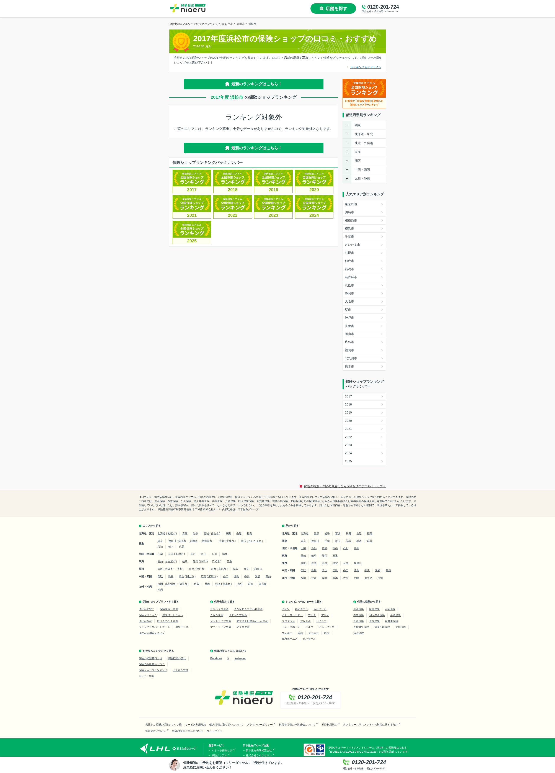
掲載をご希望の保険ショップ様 (163, 724)
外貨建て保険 (361, 627)
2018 (232, 189)
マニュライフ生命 (220, 627)
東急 (300, 632)
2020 (314, 189)
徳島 (236, 576)
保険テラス (181, 627)
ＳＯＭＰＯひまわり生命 (248, 609)
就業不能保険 (382, 627)
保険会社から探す (224, 601)
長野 (193, 554)
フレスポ (305, 621)
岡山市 (349, 334)
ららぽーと (319, 609)
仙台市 (349, 261)
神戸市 (349, 317)
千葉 (221, 540)
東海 (358, 152)
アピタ (312, 615)
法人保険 (358, 632)
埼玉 (243, 540)
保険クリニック (148, 615)
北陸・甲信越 (364, 143)
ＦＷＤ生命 (216, 615)
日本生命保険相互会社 (259, 750)
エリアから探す (152, 525)
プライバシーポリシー (260, 724)
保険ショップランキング (153, 670)
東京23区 (351, 204)
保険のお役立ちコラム (152, 664)
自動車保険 (391, 621)
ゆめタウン (301, 609)
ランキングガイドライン (365, 67)
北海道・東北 (364, 134)
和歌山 (258, 568)
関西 (358, 160)
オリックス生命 (219, 609)
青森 (185, 533)
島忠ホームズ (289, 638)
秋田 (228, 533)
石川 (214, 554)
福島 (249, 533)
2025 (192, 240)
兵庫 (191, 568)
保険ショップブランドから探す (161, 601)
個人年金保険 (377, 615)
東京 (160, 540)
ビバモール (309, 638)
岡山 (181, 576)
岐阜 (185, 561)
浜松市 (349, 285)
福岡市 (349, 350)
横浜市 (349, 228)
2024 (314, 215)
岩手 (195, 533)
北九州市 (351, 358)
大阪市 (349, 301)
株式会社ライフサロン (259, 755)
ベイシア (321, 621)
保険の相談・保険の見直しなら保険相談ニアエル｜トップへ (345, 486)
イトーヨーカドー (292, 615)
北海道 (161, 533)
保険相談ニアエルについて (187, 730)
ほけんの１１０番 (167, 621)
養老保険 (358, 615)
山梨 (160, 554)
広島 (203, 576)
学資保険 (395, 615)
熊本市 (349, 366)
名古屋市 (351, 277)
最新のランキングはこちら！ (256, 84)
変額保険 (400, 627)
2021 (192, 215)
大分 (240, 583)
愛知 (160, 561)
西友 (326, 632)
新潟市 (349, 269)
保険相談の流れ (177, 658)
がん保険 (390, 609)
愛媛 (257, 576)
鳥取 (160, 576)
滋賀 (235, 568)
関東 (358, 125)
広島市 (349, 342)
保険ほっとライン (172, 615)
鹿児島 (262, 583)
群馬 (181, 546)
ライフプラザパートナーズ (154, 627)
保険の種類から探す (369, 601)
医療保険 (374, 609)
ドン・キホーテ (291, 627)
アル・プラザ (326, 627)
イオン (286, 609)
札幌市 (349, 252)
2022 (232, 215)
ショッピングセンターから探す (304, 601)
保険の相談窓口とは (150, 658)
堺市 (348, 309)
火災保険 (374, 621)
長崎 (207, 583)
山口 (225, 576)
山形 (239, 533)
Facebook (216, 658)
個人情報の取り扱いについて (226, 724)
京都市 (349, 326)
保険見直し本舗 (169, 609)
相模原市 (351, 220)
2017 (192, 189)
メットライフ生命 (220, 621)
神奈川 (172, 540)
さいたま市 (352, 244)
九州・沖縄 (362, 178)
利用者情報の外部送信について (297, 724)
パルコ (309, 627)
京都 (213, 568)
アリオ (325, 615)
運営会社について (155, 730)
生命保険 (358, 609)
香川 (247, 576)
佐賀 (196, 583)
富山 (203, 554)
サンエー (287, 632)
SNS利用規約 (329, 724)
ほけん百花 (145, 621)
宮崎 (250, 583)
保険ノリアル (219, 755)
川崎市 (349, 212)
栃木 (170, 546)
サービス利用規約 (195, 724)
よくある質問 (180, 670)
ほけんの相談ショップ (152, 632)
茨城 (160, 546)
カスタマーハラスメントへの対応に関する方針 (370, 724)
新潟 (170, 554)
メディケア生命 (238, 615)
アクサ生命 (243, 627)
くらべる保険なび (222, 750)
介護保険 (358, 621)
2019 (273, 189)
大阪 (160, 568)
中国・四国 (362, 169)
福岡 (160, 583)
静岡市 (349, 293)
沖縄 (160, 589)
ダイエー (313, 632)
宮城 (206, 533)
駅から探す (292, 525)
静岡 (195, 561)
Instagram (240, 658)
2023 (273, 215)
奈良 (246, 568)
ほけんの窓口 (146, 609)
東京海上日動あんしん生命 (252, 621)
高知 (268, 576)
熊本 (217, 583)
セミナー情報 (146, 676)
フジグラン (288, 621)
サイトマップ (214, 730)
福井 (224, 554)
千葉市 (349, 236)
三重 (229, 561)
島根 (170, 576)
